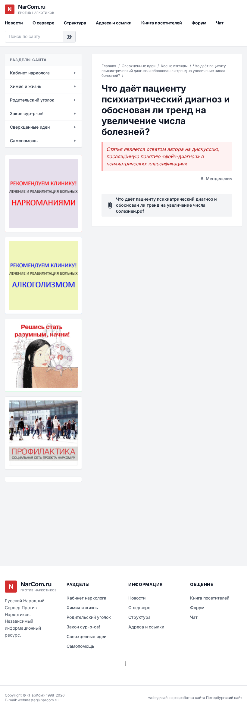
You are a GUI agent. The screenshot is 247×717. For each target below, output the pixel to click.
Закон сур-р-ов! (83, 626)
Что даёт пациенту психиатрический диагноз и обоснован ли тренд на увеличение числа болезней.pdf (161, 205)
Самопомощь (80, 646)
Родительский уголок (89, 617)
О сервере (43, 22)
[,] (43, 432)
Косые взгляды (174, 66)
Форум (199, 22)
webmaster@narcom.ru (38, 700)
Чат (220, 22)
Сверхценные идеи (138, 66)
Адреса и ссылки (114, 22)
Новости (14, 22)
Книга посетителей (161, 22)
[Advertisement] (35, 519)
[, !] (43, 355)
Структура (75, 22)
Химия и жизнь (82, 607)
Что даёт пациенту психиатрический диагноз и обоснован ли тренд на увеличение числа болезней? (164, 71)
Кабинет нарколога (86, 597)
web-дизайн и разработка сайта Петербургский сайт (195, 697)
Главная (109, 66)
